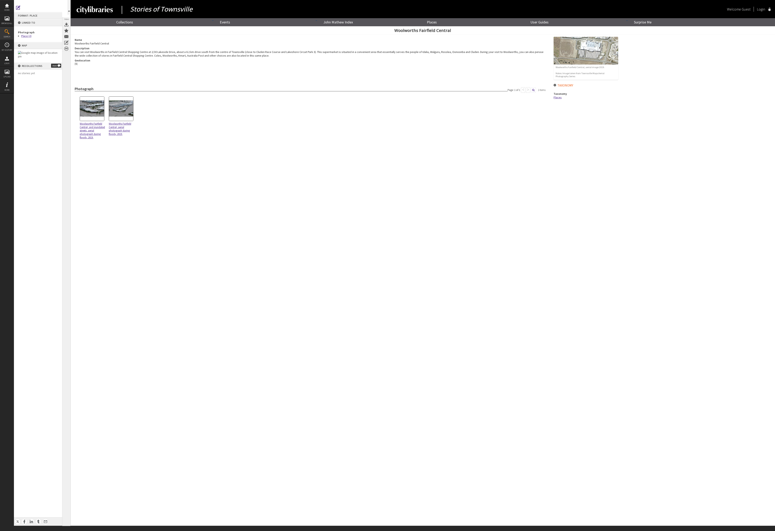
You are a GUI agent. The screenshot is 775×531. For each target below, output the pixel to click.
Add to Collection (66, 30)
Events (225, 22)
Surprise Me (642, 22)
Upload (6, 76)
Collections (124, 22)
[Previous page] (523, 90)
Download (66, 24)
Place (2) (26, 36)
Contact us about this (66, 37)
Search (6, 36)
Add (54, 65)
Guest (746, 9)
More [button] (6, 90)
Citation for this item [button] (66, 49)
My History (7, 50)
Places (432, 22)
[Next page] (528, 90)
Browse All (6, 23)
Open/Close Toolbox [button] (68, 7)
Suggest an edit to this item (18, 7)
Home (6, 10)
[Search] (533, 90)
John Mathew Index (338, 22)
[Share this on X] (18, 519)
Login (6, 63)
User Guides (539, 22)
